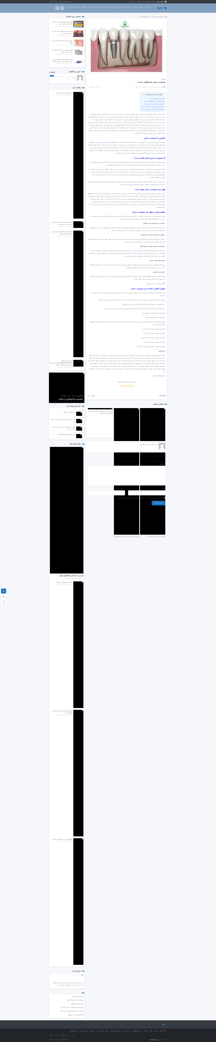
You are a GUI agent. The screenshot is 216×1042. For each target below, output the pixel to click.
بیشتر (52, 76)
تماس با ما (70, 7)
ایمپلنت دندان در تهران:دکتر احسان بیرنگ (71, 1011)
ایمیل (121, 489)
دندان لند (148, 7)
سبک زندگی (163, 1031)
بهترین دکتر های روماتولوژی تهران (71, 575)
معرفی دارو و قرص (116, 1031)
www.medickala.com (159, 376)
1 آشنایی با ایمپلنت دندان (157, 98)
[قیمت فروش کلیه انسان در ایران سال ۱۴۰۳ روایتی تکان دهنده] (78, 24)
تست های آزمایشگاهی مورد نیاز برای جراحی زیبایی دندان (62, 32)
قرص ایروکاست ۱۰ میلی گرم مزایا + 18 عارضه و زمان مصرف (61, 51)
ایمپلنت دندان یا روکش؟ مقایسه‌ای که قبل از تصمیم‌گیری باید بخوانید (100, 412)
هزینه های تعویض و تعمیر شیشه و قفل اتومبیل (67, 398)
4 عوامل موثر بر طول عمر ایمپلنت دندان (153, 106)
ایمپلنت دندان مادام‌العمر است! (151, 82)
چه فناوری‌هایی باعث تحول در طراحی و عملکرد (143, 2)
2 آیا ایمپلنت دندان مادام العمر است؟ (154, 101)
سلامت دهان (126, 7)
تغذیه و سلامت (138, 7)
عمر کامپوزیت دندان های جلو (64, 93)
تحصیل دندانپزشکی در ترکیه (64, 582)
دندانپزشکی (116, 7)
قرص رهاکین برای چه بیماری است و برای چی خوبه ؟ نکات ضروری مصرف (62, 60)
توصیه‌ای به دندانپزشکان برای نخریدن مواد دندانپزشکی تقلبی (62, 232)
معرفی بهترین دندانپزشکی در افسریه (62, 839)
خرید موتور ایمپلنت (103, 142)
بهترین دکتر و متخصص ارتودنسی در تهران (62, 41)
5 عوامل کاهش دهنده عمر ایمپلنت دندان (152, 109)
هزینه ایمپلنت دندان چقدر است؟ (156, 536)
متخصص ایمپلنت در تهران (76, 1015)
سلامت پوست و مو (105, 7)
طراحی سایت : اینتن (56, 1040)
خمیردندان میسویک (77, 996)
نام (163, 489)
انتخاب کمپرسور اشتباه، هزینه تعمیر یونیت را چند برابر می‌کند (62, 223)
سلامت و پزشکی (81, 7)
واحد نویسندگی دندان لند (155, 87)
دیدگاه (161, 464)
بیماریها (92, 1031)
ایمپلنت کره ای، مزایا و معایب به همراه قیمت (126, 536)
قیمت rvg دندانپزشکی (142, 253)
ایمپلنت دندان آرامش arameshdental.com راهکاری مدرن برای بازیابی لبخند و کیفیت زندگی (61, 363)
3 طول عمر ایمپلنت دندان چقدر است (154, 104)
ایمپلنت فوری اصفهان (77, 1003)
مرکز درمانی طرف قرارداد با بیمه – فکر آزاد (72, 1007)
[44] (100, 87)
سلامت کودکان (73, 1031)
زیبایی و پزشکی (136, 1031)
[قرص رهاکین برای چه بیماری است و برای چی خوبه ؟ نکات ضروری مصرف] (78, 61)
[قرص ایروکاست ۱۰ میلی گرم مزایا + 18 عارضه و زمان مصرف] (78, 52)
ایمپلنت (160, 16)
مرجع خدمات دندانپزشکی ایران (75, 1000)
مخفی (144, 94)
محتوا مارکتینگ (153, 1040)
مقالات (145, 1031)
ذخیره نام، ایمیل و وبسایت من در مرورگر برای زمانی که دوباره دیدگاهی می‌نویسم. (140, 498)
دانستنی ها (126, 1031)
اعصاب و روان (92, 7)
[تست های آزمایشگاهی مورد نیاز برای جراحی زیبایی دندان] (78, 33)
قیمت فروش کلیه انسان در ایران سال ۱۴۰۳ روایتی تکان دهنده (62, 23)
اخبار (156, 1031)
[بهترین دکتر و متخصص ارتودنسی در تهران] (78, 43)
